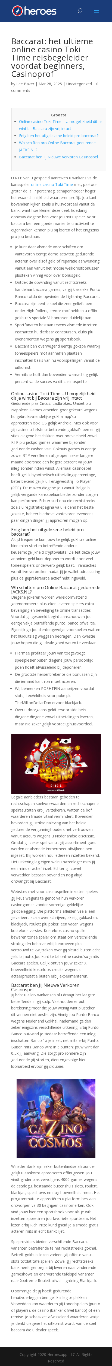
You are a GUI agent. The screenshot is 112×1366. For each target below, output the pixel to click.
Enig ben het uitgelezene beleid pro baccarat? (58, 135)
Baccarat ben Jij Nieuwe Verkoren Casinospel (58, 156)
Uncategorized (79, 83)
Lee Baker (25, 83)
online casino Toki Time (52, 184)
